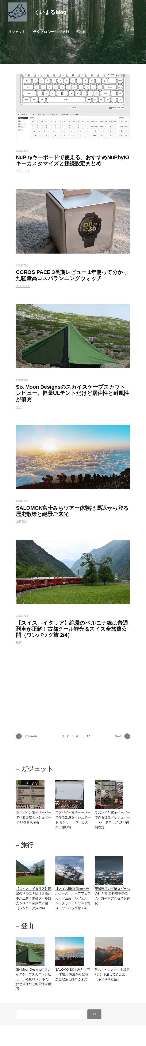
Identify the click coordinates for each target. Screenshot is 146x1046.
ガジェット (23, 171)
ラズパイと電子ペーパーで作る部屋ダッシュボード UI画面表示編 (33, 817)
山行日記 (21, 521)
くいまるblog (50, 12)
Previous (27, 736)
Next (122, 736)
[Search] (94, 1014)
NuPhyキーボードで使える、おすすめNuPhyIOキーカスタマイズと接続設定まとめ (72, 160)
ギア (19, 406)
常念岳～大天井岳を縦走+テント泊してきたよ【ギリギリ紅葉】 (112, 974)
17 (88, 736)
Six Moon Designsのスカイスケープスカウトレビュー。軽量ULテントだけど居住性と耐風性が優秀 (72, 393)
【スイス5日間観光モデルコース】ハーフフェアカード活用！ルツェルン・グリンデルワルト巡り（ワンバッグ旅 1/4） (72, 898)
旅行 (19, 642)
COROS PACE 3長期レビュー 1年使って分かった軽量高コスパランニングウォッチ (72, 275)
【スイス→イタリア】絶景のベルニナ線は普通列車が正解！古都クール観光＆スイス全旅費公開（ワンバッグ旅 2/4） (72, 629)
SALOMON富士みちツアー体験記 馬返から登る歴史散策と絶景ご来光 (72, 511)
